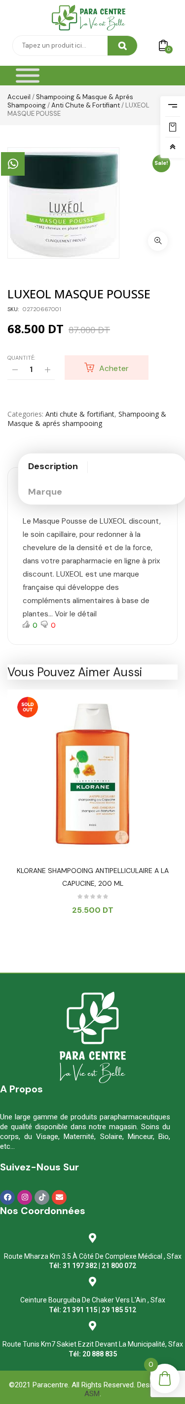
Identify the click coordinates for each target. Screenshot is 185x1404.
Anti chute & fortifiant (85, 105)
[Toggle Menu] (27, 76)
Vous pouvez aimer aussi (74, 672)
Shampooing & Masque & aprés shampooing (86, 418)
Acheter (114, 368)
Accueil (19, 97)
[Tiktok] (42, 1197)
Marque (45, 492)
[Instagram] (24, 1197)
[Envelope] (59, 1197)
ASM (92, 1393)
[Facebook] (7, 1197)
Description (53, 466)
